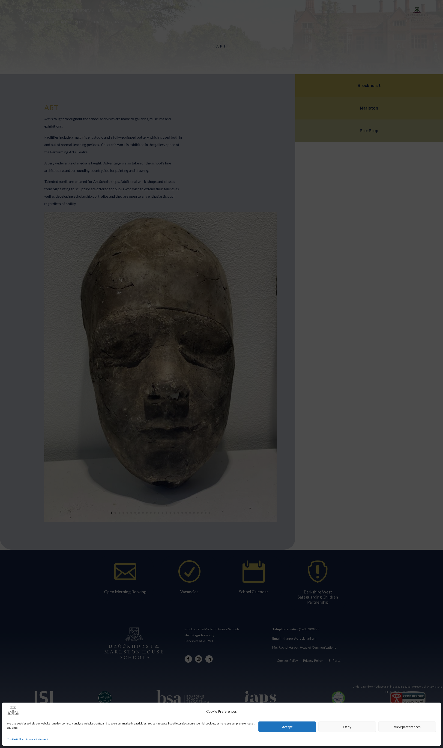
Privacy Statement (37, 739)
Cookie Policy (15, 739)
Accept (287, 727)
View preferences (407, 727)
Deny (347, 727)
